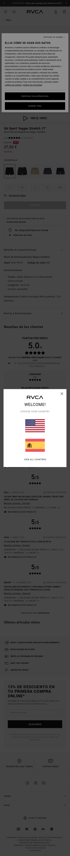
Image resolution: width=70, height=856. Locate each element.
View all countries (35, 459)
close (62, 393)
